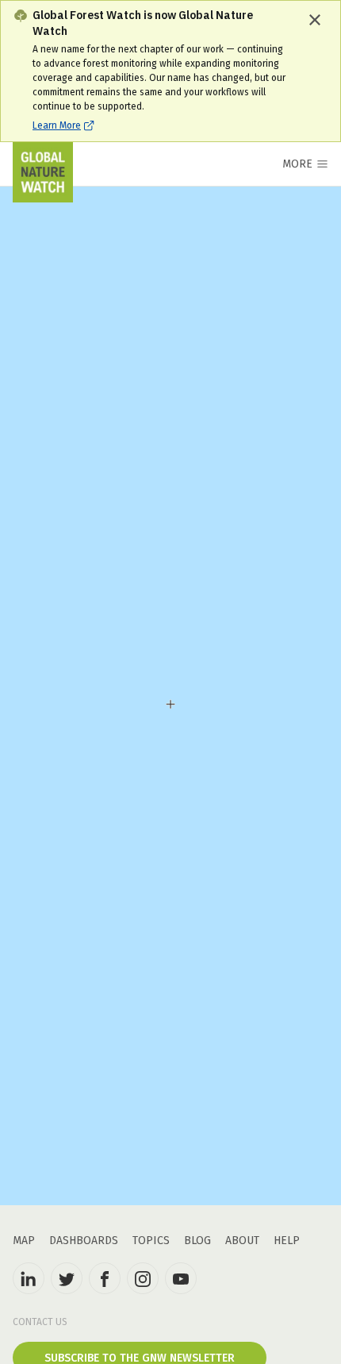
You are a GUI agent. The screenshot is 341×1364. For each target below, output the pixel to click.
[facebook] (105, 1278)
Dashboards (83, 1240)
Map (24, 1240)
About (242, 1240)
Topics (151, 1240)
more (297, 164)
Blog (197, 1240)
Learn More (57, 125)
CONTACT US (40, 1321)
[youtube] (181, 1278)
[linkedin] (28, 1278)
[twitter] (66, 1278)
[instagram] (143, 1278)
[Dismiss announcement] (315, 20)
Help (287, 1240)
